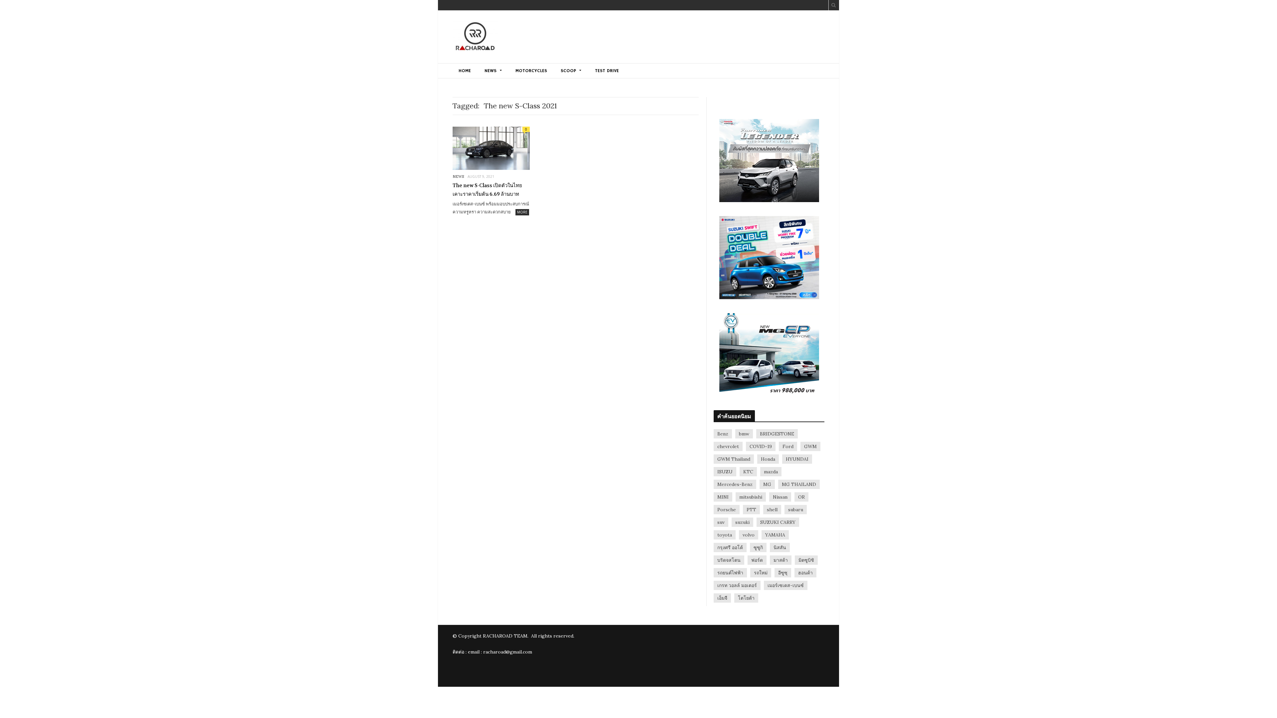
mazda (771, 472)
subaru (795, 510)
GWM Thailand (733, 459)
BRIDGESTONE (777, 434)
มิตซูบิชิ (806, 560)
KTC (748, 472)
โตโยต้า (746, 598)
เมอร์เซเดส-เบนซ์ (786, 585)
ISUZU (725, 472)
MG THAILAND (799, 484)
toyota (724, 535)
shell (772, 510)
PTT (751, 510)
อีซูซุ (782, 573)
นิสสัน (780, 547)
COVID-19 (761, 446)
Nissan (780, 497)
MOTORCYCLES (531, 71)
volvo (749, 535)
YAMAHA (775, 535)
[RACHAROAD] (475, 37)
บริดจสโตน (729, 560)
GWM (810, 446)
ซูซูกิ (758, 547)
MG (767, 484)
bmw (744, 434)
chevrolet (728, 446)
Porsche (726, 510)
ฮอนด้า (805, 573)
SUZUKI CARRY (777, 522)
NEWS (491, 71)
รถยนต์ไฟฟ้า (730, 573)
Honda (768, 459)
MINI (723, 497)
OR (801, 497)
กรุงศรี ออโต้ (730, 547)
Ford (787, 446)
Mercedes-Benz (735, 484)
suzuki (742, 522)
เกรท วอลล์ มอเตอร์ (737, 585)
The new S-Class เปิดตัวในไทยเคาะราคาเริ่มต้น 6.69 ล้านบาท (487, 189)
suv (721, 522)
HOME (465, 71)
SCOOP (568, 71)
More (522, 212)
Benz (722, 434)
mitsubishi (750, 497)
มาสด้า (781, 560)
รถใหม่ (761, 573)
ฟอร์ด (757, 560)
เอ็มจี (722, 598)
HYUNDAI (797, 459)
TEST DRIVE (607, 71)
